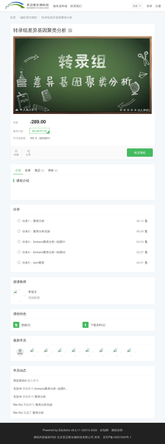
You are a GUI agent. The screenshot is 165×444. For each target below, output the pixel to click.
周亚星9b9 (20, 380)
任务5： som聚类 (33, 262)
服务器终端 (60, 6)
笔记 (39, 170)
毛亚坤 (17, 388)
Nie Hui (18, 404)
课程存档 (117, 430)
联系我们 (76, 6)
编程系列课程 (28, 17)
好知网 (104, 430)
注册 (158, 6)
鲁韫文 (32, 292)
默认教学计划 (39, 130)
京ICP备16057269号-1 (117, 437)
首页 (13, 17)
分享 (28, 154)
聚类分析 (40, 396)
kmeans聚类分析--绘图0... (51, 388)
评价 (53, 170)
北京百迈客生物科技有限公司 (75, 437)
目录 (28, 170)
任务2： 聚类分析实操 (36, 231)
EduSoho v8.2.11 (69, 430)
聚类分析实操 (43, 404)
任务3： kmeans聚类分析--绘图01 (43, 242)
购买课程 (139, 152)
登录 (149, 6)
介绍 (18, 170)
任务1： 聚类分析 (33, 221)
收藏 (16, 154)
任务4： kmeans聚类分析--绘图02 (43, 252)
